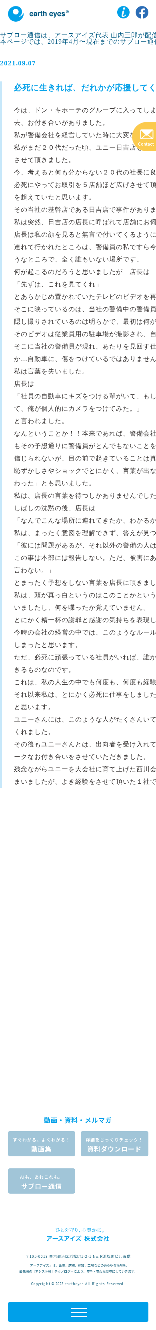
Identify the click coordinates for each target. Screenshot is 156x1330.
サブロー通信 (41, 1182)
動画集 (41, 1145)
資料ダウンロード (114, 1145)
